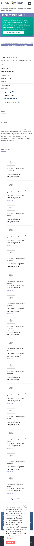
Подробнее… (10, 178)
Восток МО (5, 75)
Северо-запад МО (8, 92)
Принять (10, 542)
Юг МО (4, 82)
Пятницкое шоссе (9, 95)
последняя (25, 499)
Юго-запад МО (6, 85)
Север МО (5, 68)
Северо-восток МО (8, 71)
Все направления (7, 65)
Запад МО (5, 88)
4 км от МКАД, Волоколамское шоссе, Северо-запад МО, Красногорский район (15, 174)
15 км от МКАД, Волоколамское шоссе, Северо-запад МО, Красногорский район (15, 197)
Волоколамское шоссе (11, 98)
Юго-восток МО (7, 78)
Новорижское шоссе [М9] (12, 102)
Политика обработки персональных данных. (14, 536)
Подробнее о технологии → (13, 32)
